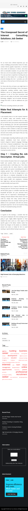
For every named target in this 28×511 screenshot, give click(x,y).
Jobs (2, 28)
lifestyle (24, 365)
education (14, 358)
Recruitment (5, 298)
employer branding (23, 358)
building (12, 351)
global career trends (23, 360)
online (24, 367)
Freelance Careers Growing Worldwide (11, 427)
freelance (13, 360)
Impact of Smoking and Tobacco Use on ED (11, 362)
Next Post (23, 237)
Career (4, 290)
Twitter (20, 6)
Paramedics (17, 369)
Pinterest (26, 6)
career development (14, 353)
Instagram (23, 6)
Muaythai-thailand (16, 367)
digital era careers (23, 355)
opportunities (7, 370)
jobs (13, 365)
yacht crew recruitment (7, 379)
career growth (24, 353)
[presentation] (24, 253)
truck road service (14, 377)
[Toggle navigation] (3, 21)
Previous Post (5, 237)
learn (18, 365)
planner (24, 369)
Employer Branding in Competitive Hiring (12, 422)
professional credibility (7, 374)
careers (3, 355)
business (23, 351)
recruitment (21, 374)
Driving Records (5, 358)
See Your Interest (17, 463)
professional (21, 372)
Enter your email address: (14, 449)
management (6, 367)
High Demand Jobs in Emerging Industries (13, 274)
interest (6, 233)
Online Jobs (5, 307)
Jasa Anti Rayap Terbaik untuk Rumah (11, 416)
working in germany (23, 377)
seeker (11, 233)
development (12, 356)
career (5, 353)
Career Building (6, 323)
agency (4, 351)
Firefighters (4, 360)
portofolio (4, 372)
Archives (4, 338)
